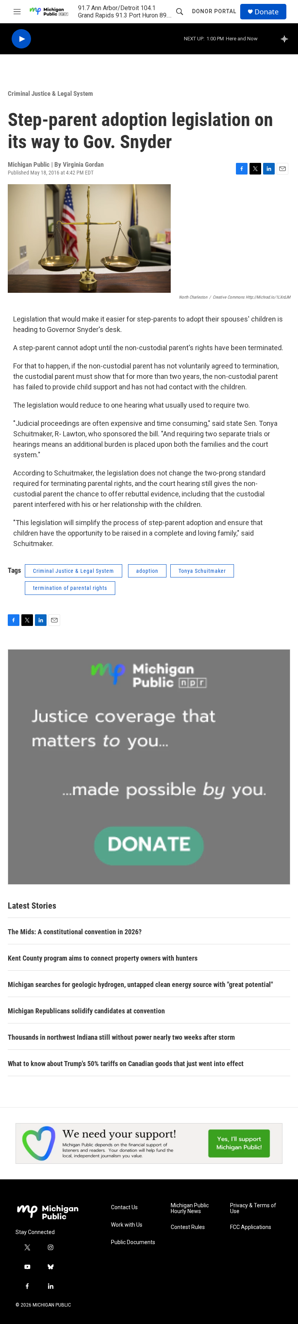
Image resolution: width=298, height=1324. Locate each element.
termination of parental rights (70, 588)
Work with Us (126, 1225)
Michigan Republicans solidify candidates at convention (86, 1011)
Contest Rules (188, 1227)
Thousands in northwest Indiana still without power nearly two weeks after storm (121, 1037)
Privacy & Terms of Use (253, 1209)
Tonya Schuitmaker (202, 571)
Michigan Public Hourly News (190, 1209)
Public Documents (133, 1242)
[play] (21, 39)
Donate (267, 12)
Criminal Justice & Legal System (50, 93)
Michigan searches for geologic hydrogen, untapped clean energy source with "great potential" (140, 984)
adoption (147, 571)
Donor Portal (214, 11)
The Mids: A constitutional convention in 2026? (75, 932)
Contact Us (124, 1207)
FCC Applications (250, 1227)
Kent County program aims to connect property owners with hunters (103, 958)
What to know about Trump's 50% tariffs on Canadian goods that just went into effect (126, 1064)
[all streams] (286, 38)
